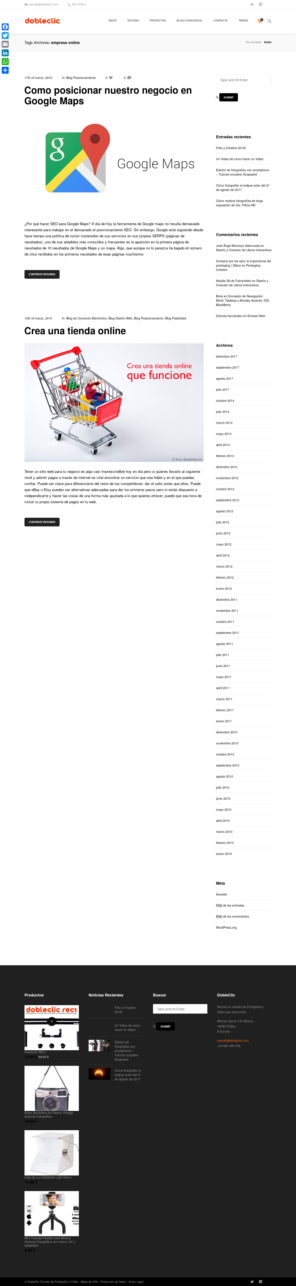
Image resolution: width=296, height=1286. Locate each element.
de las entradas (230, 905)
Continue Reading (42, 274)
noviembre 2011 (227, 610)
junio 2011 (223, 666)
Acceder (221, 894)
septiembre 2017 (227, 367)
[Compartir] (5, 70)
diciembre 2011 (226, 599)
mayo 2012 (223, 544)
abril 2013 (223, 445)
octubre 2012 (225, 489)
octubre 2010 (225, 754)
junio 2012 (223, 533)
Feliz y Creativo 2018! (231, 148)
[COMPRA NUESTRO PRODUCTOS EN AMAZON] (269, 4)
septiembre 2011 (227, 632)
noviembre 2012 (227, 478)
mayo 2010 (223, 809)
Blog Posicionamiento (81, 77)
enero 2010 (224, 853)
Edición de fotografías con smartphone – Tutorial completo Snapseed (242, 172)
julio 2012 (222, 522)
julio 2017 (222, 389)
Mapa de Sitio (89, 1281)
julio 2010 (222, 787)
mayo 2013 (223, 433)
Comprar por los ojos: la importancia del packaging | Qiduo (243, 263)
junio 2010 (223, 798)
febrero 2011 (225, 710)
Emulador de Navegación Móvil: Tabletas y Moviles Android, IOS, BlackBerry (243, 300)
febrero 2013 (225, 456)
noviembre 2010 (227, 743)
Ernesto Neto (256, 316)
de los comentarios (232, 916)
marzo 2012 (224, 566)
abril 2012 (223, 555)
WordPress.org (226, 927)
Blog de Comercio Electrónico (86, 318)
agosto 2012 (224, 511)
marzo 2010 (224, 831)
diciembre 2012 (226, 467)
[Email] (5, 44)
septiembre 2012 (227, 500)
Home (268, 42)
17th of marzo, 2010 (38, 77)
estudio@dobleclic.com (43, 4)
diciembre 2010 (226, 732)
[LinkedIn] (5, 53)
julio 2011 (222, 655)
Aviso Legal (136, 1281)
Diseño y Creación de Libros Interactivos (244, 250)
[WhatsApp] (5, 61)
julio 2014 (222, 411)
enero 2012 (224, 588)
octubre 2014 (225, 400)
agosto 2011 (224, 643)
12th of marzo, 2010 (38, 318)
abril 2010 (223, 820)
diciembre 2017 (226, 356)
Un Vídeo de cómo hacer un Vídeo (239, 159)
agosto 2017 (224, 378)
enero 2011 (224, 721)
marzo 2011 (224, 699)
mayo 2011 (223, 677)
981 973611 (79, 4)
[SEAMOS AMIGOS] (261, 4)
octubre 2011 (225, 621)
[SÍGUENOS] (252, 4)
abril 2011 (223, 688)
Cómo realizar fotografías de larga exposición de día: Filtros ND (239, 203)
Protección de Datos (113, 1281)
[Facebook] (5, 27)
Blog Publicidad (175, 318)
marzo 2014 (224, 422)
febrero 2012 (225, 577)
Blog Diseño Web (120, 318)
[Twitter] (5, 35)
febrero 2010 (225, 842)
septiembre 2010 (227, 765)
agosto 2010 (224, 776)
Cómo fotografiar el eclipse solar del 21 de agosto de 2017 (243, 187)
